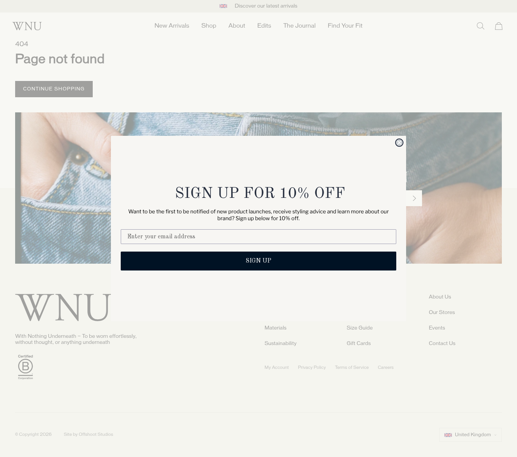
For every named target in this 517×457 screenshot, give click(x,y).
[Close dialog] (399, 142)
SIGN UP (258, 261)
